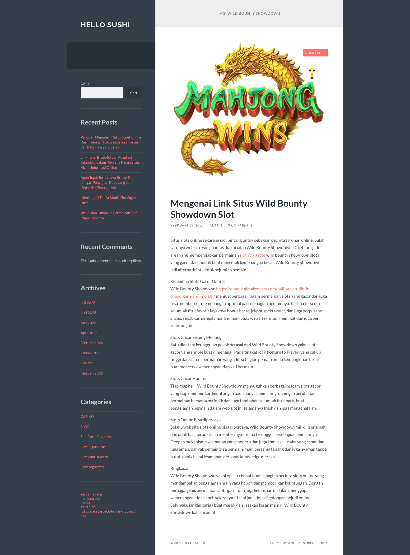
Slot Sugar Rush (93, 447)
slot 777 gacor (253, 255)
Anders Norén (301, 543)
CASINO (87, 416)
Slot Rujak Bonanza (96, 437)
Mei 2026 (88, 323)
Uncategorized (92, 467)
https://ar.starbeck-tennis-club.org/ (108, 511)
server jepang (91, 494)
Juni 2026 (88, 312)
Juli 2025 (88, 363)
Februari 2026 (92, 343)
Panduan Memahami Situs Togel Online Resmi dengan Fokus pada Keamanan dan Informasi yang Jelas (111, 142)
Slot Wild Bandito (94, 457)
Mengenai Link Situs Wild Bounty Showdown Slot (239, 208)
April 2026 (89, 333)
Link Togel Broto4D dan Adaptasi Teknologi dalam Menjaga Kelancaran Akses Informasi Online (110, 162)
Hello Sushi (105, 25)
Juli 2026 (88, 303)
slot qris (87, 502)
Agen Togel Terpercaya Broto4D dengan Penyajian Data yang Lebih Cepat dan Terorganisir (107, 182)
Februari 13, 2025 (187, 225)
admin (216, 225)
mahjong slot (91, 498)
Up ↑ (324, 543)
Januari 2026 (91, 353)
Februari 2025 (92, 373)
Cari (85, 84)
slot (84, 515)
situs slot (88, 507)
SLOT (85, 427)
